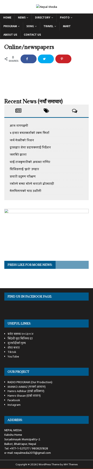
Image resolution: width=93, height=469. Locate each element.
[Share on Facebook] (29, 59)
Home (7, 17)
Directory (42, 17)
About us (10, 35)
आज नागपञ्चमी (19, 125)
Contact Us (32, 35)
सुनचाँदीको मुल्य (17, 343)
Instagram (14, 404)
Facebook (14, 400)
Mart (67, 26)
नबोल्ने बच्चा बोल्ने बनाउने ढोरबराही (32, 183)
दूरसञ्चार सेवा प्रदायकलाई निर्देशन (30, 147)
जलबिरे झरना (18, 154)
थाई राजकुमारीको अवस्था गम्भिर (30, 162)
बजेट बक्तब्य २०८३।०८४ (21, 334)
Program (10, 26)
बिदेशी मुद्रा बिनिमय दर (20, 338)
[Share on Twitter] (46, 59)
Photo (65, 17)
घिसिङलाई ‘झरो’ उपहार (24, 169)
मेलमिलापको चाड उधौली (25, 190)
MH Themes (71, 464)
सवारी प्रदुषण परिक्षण (23, 176)
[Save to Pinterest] (63, 59)
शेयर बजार (14, 347)
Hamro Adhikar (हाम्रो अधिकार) (26, 391)
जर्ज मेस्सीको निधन (22, 140)
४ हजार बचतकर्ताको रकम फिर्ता (29, 132)
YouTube (13, 356)
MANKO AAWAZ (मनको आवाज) (27, 386)
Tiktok (12, 352)
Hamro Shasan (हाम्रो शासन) (24, 395)
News (22, 17)
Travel (48, 26)
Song (30, 26)
